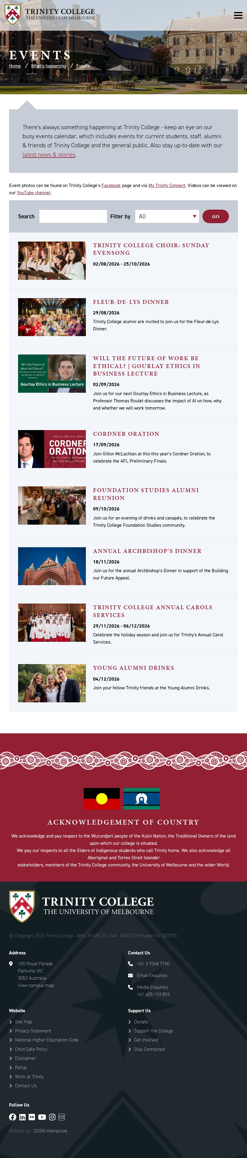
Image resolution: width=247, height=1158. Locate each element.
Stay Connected (149, 1049)
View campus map (36, 985)
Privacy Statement (33, 1031)
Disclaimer (25, 1058)
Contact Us (26, 1085)
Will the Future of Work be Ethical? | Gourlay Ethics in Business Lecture (147, 366)
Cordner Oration (126, 433)
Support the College (153, 1031)
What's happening (48, 66)
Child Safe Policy (31, 1049)
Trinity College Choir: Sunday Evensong (151, 249)
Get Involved (146, 1040)
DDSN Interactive (50, 1131)
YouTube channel (33, 192)
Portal (21, 1067)
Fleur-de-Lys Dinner (131, 302)
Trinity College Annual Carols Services (153, 611)
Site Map (23, 1022)
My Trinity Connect (167, 185)
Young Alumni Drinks (133, 667)
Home (15, 66)
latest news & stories (49, 155)
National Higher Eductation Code (47, 1040)
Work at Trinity (29, 1076)
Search (26, 216)
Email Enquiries (152, 975)
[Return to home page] (50, 23)
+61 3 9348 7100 (153, 963)
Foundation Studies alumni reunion (146, 494)
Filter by (120, 216)
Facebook (111, 185)
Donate (141, 1022)
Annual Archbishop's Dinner (147, 551)
